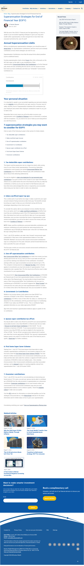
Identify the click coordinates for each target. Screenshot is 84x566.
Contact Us (76, 8)
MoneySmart (27, 395)
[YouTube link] (68, 544)
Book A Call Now (49, 498)
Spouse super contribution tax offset (16, 148)
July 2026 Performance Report (67, 19)
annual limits (7, 48)
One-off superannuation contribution (16, 141)
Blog (9, 13)
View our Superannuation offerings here (35, 405)
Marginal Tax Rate (30, 265)
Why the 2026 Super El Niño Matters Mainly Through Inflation (68, 23)
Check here (12, 338)
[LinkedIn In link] (63, 544)
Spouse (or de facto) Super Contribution (16, 326)
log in (27, 60)
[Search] (82, 8)
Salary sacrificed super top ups (14, 138)
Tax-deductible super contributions (15, 134)
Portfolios (26, 8)
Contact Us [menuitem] (7, 530)
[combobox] (83, 8)
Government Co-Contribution (14, 145)
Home (5, 13)
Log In (80, 2)
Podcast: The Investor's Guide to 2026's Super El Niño (67, 27)
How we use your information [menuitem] (34, 530)
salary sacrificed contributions (28, 211)
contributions (7, 298)
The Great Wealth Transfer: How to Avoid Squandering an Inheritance (68, 32)
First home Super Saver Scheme (15, 151)
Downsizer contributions (13, 155)
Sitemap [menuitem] (55, 530)
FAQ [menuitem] (47, 530)
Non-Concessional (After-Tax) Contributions (16, 256)
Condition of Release (23, 116)
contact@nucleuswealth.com (15, 538)
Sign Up (70, 2)
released (16, 364)
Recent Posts (62, 17)
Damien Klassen (14, 24)
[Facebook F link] (49, 544)
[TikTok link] (77, 544)
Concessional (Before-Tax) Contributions (24, 64)
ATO (10, 393)
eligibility (11, 104)
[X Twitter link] (54, 544)
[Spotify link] (77, 548)
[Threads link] (73, 544)
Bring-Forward (40, 283)
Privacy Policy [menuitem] (18, 530)
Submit (33, 507)
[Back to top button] (78, 561)
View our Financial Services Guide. (12, 552)
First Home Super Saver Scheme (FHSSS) (28, 353)
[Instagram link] (59, 544)
